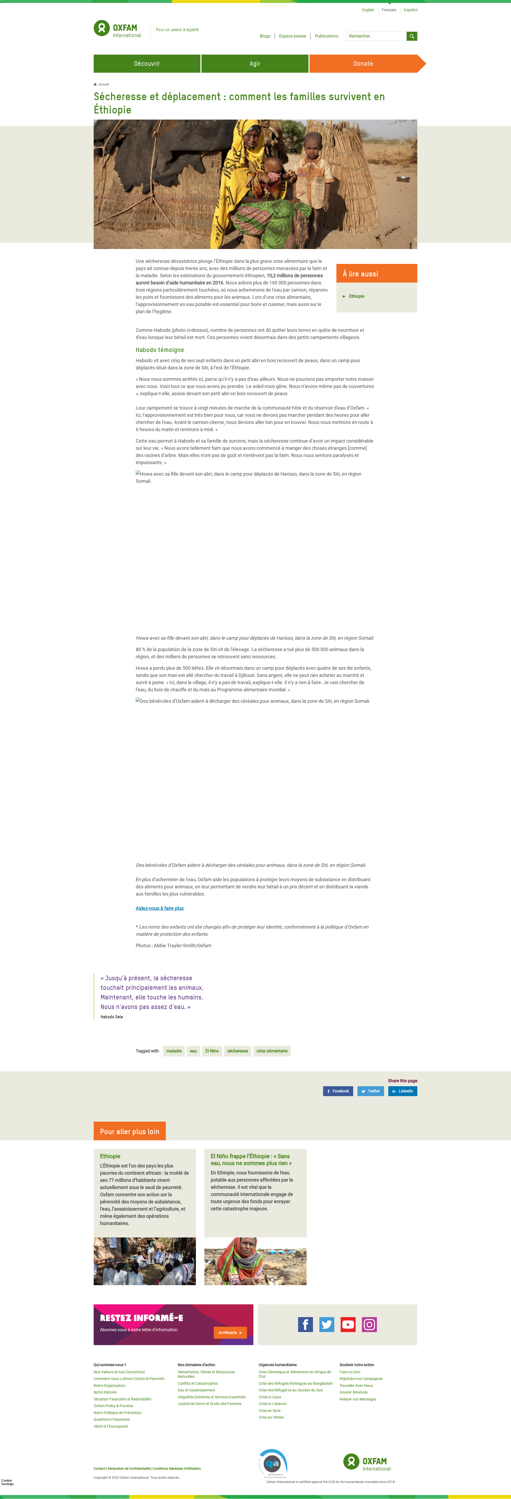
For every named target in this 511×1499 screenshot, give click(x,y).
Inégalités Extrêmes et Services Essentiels (212, 1397)
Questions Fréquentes (112, 1419)
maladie (174, 1050)
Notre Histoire (105, 1392)
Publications (326, 36)
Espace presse (292, 36)
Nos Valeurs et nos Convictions (119, 1372)
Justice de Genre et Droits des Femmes (209, 1404)
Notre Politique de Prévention (118, 1413)
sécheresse (237, 1050)
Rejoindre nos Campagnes (361, 1379)
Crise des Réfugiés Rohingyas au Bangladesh (296, 1383)
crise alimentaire (272, 1050)
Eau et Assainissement (196, 1390)
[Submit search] (412, 36)
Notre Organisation (109, 1385)
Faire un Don (350, 1372)
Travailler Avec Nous (356, 1385)
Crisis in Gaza (270, 1397)
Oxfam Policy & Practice (113, 1406)
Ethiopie (356, 296)
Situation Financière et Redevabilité (122, 1399)
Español (410, 10)
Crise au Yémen (271, 1417)
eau (193, 1050)
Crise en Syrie (270, 1410)
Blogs (265, 36)
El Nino (212, 1050)
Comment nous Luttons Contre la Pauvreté (129, 1379)
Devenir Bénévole (354, 1392)
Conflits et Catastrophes (198, 1383)
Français (389, 10)
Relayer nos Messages (358, 1399)
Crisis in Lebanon (273, 1404)
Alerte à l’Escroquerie (111, 1426)
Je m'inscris (227, 1332)
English (368, 10)
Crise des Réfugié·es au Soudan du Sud (291, 1390)
